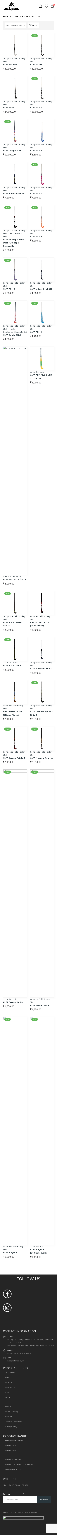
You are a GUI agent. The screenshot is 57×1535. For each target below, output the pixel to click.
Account (8, 1407)
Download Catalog (13, 1469)
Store (7, 1397)
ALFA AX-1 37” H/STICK (14, 579)
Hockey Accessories (13, 1459)
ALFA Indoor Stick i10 (41, 668)
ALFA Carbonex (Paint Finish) (41, 713)
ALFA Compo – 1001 (13, 150)
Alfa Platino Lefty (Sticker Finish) (12, 713)
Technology (10, 1372)
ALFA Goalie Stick (12, 335)
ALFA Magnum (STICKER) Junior (38, 1251)
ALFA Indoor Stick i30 (41, 289)
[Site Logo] (11, 6)
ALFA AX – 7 (36, 107)
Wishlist (8, 1417)
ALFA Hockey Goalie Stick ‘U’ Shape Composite (13, 242)
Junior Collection (37, 372)
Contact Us (10, 1387)
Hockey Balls (10, 1450)
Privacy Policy (11, 1427)
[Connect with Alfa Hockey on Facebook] (7, 1294)
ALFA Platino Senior (40, 1005)
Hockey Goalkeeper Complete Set (19, 1464)
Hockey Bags (10, 1445)
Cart (7, 1392)
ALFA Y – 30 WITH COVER (12, 624)
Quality (8, 1382)
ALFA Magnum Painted (41, 758)
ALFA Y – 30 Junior (12, 665)
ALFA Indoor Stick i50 (14, 193)
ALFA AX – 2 (9, 289)
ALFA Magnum (10, 1252)
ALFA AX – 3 (36, 236)
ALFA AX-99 (36, 64)
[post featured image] (15, 45)
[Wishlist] (46, 6)
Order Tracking (11, 1412)
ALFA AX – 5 (36, 150)
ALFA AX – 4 (36, 193)
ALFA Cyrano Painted (14, 758)
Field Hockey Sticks (12, 576)
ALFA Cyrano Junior (13, 1002)
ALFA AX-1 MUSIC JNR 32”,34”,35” (41, 376)
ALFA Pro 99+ (10, 64)
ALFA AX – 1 (36, 332)
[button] (33, 25)
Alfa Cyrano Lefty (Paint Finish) (39, 624)
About (7, 1377)
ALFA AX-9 (8, 107)
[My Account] (41, 6)
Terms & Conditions (13, 1422)
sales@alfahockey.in (15, 1361)
